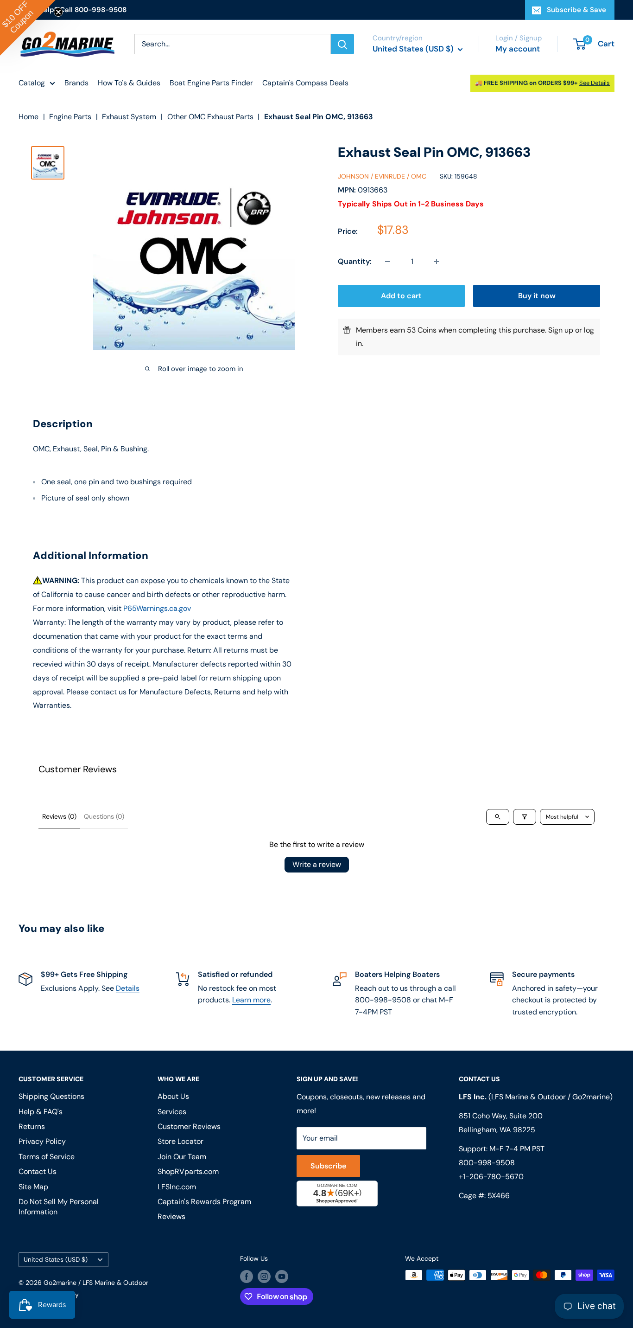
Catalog (32, 83)
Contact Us (38, 1171)
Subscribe (328, 1166)
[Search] (342, 44)
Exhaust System (129, 117)
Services (172, 1111)
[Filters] (524, 817)
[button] (28, 28)
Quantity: (355, 261)
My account (517, 49)
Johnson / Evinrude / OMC (382, 176)
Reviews (171, 1216)
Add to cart (401, 296)
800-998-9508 (487, 1163)
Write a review (316, 864)
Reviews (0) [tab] (59, 816)
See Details (594, 83)
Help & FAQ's (41, 1111)
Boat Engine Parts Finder (211, 83)
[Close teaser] (58, 12)
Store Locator (180, 1141)
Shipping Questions (51, 1096)
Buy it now (537, 296)
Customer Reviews (189, 1126)
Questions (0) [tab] (104, 816)
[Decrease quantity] (387, 261)
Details (127, 988)
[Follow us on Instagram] (264, 1276)
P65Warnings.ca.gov (157, 608)
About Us (173, 1096)
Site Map (33, 1187)
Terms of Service (47, 1156)
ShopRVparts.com (188, 1171)
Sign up (560, 330)
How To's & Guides (129, 83)
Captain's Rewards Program (204, 1201)
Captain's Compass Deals (305, 83)
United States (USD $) (56, 1260)
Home (28, 117)
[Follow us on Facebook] (246, 1276)
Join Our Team (182, 1156)
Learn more (251, 1000)
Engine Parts (70, 117)
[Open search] (497, 817)
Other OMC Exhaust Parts (210, 117)
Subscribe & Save (576, 9)
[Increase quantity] (436, 261)
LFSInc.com (177, 1187)
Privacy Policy (42, 1141)
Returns (32, 1126)
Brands (76, 83)
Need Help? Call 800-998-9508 (73, 9)
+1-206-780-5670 (491, 1176)
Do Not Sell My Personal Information (59, 1207)
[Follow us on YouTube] (281, 1276)
